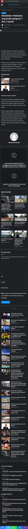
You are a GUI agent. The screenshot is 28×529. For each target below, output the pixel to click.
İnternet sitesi (4, 287)
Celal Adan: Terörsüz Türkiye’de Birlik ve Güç (17, 314)
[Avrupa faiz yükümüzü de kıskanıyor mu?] (5, 81)
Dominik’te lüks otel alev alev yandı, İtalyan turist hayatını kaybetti (17, 364)
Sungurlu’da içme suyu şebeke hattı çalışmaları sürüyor (20, 205)
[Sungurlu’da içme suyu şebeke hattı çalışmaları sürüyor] (21, 199)
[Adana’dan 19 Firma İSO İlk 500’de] (5, 88)
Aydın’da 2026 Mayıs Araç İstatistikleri (20, 222)
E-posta (3, 282)
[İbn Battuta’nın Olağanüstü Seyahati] (6, 322)
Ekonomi (10, 9)
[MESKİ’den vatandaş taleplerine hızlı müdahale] (6, 393)
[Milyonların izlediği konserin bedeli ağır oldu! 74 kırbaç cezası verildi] (6, 433)
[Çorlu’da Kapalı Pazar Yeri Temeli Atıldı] (6, 413)
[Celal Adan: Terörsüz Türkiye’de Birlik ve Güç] (6, 315)
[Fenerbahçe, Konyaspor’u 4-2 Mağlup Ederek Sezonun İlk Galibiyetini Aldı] (6, 335)
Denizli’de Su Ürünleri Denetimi (7, 239)
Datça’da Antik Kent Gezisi (18, 397)
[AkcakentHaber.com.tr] (14, 4)
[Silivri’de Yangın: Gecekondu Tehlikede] (6, 406)
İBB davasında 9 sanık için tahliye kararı (18, 438)
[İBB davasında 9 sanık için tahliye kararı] (6, 440)
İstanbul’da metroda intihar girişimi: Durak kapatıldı (18, 357)
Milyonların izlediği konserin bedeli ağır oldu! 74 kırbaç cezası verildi (18, 432)
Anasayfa (4, 9)
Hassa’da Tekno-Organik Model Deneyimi (18, 445)
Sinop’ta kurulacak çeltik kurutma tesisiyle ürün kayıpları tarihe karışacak (20, 241)
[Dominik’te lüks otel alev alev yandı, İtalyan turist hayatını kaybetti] (6, 365)
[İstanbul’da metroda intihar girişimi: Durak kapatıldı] (6, 358)
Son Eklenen (14, 308)
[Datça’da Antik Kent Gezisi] (6, 399)
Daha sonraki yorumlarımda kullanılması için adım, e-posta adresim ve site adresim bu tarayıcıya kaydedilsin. (14, 295)
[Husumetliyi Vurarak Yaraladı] (6, 351)
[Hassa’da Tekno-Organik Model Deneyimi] (6, 446)
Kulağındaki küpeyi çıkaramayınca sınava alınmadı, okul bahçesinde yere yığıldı (18, 343)
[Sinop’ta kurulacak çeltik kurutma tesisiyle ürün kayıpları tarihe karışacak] (21, 234)
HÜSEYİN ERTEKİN (7, 25)
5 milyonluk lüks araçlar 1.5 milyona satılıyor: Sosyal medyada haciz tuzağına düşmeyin (6, 206)
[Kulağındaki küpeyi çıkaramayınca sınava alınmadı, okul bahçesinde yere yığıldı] (6, 343)
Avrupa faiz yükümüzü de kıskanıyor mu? (18, 418)
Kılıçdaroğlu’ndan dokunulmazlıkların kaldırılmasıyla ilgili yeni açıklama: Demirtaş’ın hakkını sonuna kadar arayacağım (17, 374)
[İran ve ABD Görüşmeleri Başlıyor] (6, 329)
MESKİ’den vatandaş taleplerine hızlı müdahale (18, 391)
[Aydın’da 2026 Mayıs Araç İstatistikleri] (21, 217)
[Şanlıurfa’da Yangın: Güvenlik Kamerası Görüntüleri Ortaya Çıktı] (7, 217)
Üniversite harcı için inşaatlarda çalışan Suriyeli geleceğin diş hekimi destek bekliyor (18, 384)
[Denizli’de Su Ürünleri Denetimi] (7, 234)
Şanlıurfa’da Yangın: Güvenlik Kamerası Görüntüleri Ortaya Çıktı (6, 224)
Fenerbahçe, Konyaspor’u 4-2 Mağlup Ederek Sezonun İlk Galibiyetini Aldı (18, 335)
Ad (2, 276)
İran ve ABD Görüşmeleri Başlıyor (11, 1)
